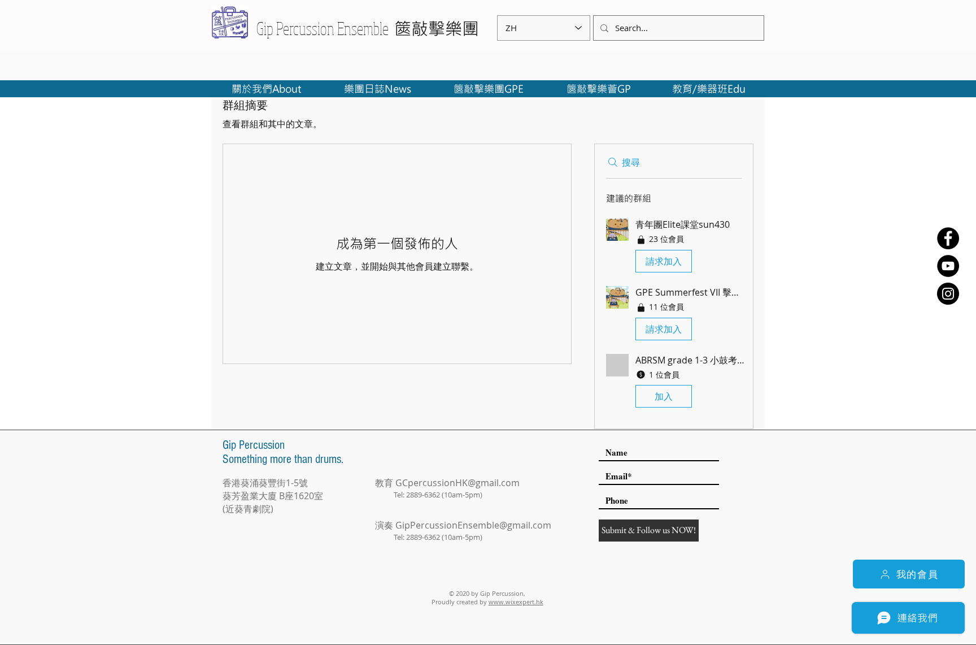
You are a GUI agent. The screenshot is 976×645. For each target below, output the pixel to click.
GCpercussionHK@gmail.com (457, 483)
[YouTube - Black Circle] (948, 266)
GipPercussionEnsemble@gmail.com (473, 525)
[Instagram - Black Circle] (948, 294)
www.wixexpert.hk (516, 602)
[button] (674, 248)
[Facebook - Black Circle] (948, 238)
